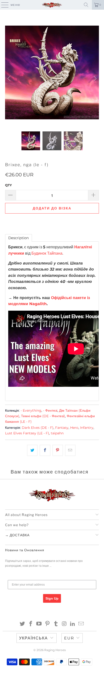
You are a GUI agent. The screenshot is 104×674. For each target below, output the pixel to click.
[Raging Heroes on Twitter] (22, 624)
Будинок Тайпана (46, 253)
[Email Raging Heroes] (81, 624)
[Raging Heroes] (52, 5)
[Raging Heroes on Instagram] (64, 624)
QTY (8, 185)
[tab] (18, 238)
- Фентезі (50, 410)
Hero (74, 427)
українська (33, 638)
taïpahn (57, 433)
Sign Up (52, 598)
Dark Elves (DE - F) (37, 427)
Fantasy (61, 427)
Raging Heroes (55, 650)
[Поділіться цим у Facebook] (45, 450)
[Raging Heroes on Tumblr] (56, 624)
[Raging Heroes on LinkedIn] (72, 624)
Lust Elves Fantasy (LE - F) (27, 433)
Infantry (86, 427)
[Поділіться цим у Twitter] (32, 450)
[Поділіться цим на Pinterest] (57, 450)
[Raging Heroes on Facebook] (30, 624)
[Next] (94, 79)
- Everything (31, 410)
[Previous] (10, 79)
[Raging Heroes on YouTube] (39, 624)
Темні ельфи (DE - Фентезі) (43, 416)
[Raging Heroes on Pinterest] (47, 624)
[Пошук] (86, 5)
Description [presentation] (18, 238)
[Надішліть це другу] (70, 450)
